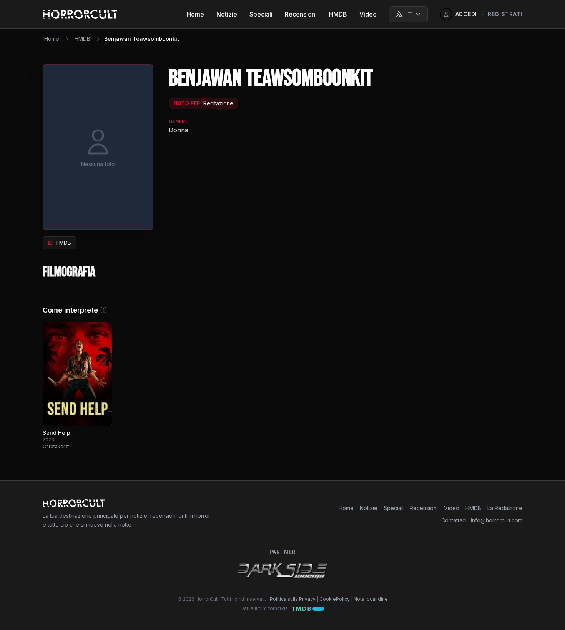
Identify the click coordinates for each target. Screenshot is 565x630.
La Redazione (504, 508)
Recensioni (301, 14)
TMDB (63, 242)
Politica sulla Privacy (293, 599)
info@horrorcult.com (496, 520)
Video (368, 14)
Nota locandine (371, 599)
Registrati (505, 14)
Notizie (226, 14)
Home (195, 14)
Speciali (261, 14)
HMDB (338, 14)
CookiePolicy (334, 599)
